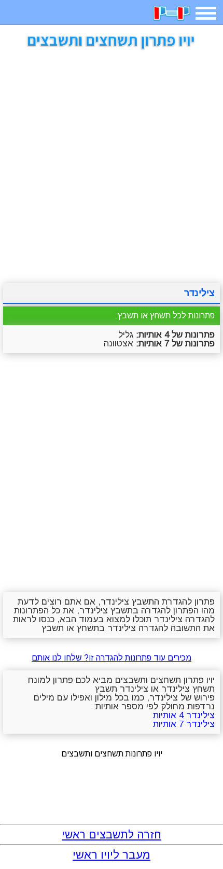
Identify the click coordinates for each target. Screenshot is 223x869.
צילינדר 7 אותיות (184, 724)
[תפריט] (206, 13)
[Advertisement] (111, 162)
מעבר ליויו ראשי (111, 854)
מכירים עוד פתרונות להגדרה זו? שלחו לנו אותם (111, 657)
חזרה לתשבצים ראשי (111, 834)
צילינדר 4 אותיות (184, 715)
